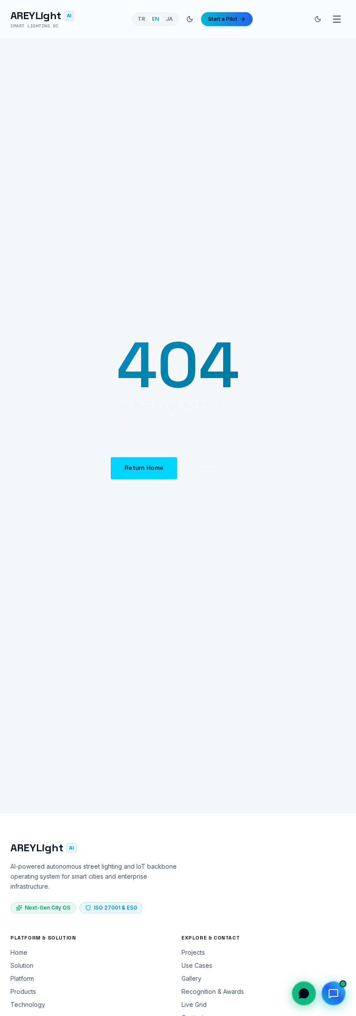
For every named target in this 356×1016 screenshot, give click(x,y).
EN (155, 19)
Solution (21, 965)
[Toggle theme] (190, 19)
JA (169, 19)
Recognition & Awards (212, 991)
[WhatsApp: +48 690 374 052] (304, 993)
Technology (27, 1004)
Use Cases (196, 965)
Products (23, 991)
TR (141, 19)
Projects (193, 952)
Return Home (144, 467)
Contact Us (214, 468)
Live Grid (194, 1004)
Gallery (191, 978)
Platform (22, 978)
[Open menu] (337, 19)
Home (18, 952)
